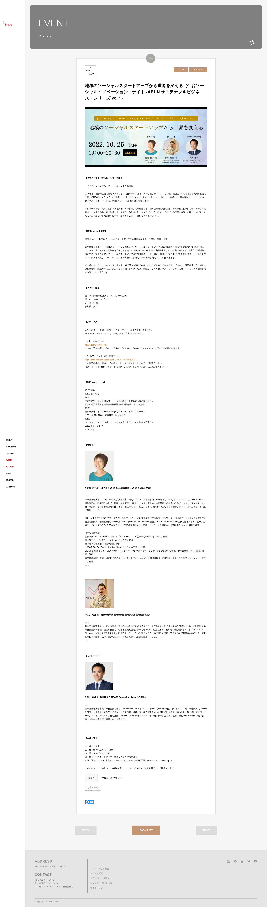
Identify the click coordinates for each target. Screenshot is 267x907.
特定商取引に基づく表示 (101, 882)
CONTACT (10, 486)
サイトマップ (96, 887)
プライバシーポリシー (100, 878)
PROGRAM (11, 446)
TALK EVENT (198, 69)
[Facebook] (87, 802)
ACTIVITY (10, 466)
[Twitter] (91, 802)
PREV (85, 830)
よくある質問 (96, 873)
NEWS (8, 473)
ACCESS (9, 480)
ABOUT (9, 440)
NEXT (206, 830)
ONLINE (180, 69)
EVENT (9, 460)
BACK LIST (146, 830)
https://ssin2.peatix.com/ (96, 344)
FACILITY (10, 453)
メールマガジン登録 (99, 868)
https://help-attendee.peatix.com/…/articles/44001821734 (110, 359)
